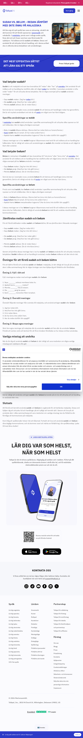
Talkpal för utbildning (61, 610)
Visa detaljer (71, 380)
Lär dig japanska (14, 652)
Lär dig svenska (14, 634)
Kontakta (57, 657)
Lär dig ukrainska (14, 627)
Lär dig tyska (13, 624)
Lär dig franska (14, 617)
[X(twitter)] (56, 586)
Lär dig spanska (14, 614)
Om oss (56, 643)
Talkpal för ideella (60, 621)
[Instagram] (26, 586)
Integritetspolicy (59, 664)
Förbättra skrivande (37, 659)
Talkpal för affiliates (60, 631)
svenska (61, 86)
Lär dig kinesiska (14, 645)
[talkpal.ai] (9, 11)
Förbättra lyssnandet (38, 648)
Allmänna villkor (59, 671)
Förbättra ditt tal (36, 652)
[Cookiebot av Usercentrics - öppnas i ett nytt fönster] (71, 349)
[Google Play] (52, 551)
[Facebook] (44, 586)
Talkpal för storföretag (61, 617)
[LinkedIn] (50, 586)
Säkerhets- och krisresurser (63, 674)
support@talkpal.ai (52, 579)
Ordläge (34, 638)
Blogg (55, 646)
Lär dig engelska (14, 610)
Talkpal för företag (60, 614)
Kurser (33, 614)
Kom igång (69, 11)
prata (38, 112)
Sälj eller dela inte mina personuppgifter (21, 386)
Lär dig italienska (14, 621)
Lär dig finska (13, 638)
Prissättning (58, 653)
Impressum (57, 688)
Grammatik (35, 610)
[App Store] (31, 551)
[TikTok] (32, 586)
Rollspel (34, 617)
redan (44, 89)
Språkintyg (34, 645)
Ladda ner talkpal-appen (43, 437)
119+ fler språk (14, 662)
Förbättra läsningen (37, 655)
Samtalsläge (35, 631)
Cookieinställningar (60, 667)
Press (55, 650)
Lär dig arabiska (14, 641)
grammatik (36, 33)
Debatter (34, 624)
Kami (6, 133)
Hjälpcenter (57, 660)
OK (61, 386)
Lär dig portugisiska (15, 659)
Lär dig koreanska (15, 655)
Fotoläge (34, 627)
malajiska (16, 35)
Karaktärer (34, 621)
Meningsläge (35, 634)
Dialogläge (34, 641)
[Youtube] (38, 586)
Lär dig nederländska (16, 631)
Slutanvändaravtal (60, 678)
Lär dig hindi (13, 648)
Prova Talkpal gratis (66, 63)
